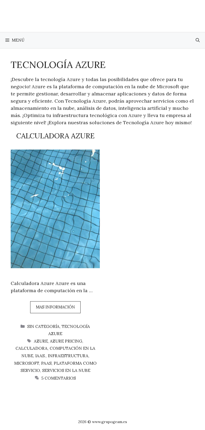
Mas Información (55, 307)
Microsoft (26, 363)
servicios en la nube (66, 370)
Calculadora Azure (55, 135)
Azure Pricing (66, 341)
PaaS (46, 363)
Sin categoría (43, 326)
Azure (41, 341)
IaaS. (40, 355)
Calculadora (31, 348)
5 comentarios (58, 378)
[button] (197, 40)
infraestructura (68, 355)
